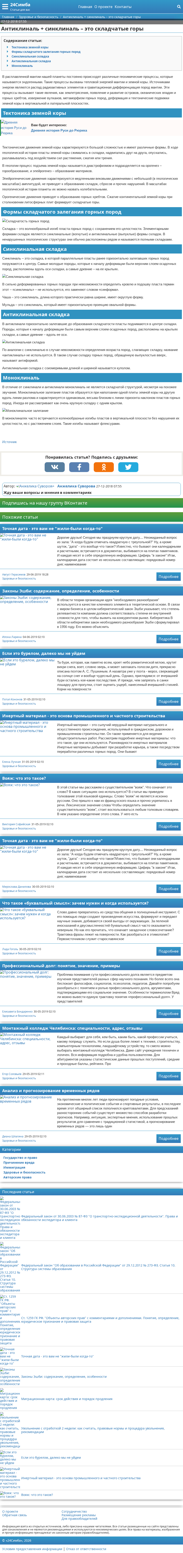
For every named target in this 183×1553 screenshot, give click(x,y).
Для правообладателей (79, 1518)
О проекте (103, 6)
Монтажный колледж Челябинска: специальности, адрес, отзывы (72, 1028)
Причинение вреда (18, 1162)
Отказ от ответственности (86, 1549)
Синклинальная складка (30, 56)
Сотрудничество (74, 1511)
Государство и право (20, 1157)
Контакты (123, 6)
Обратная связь (14, 1515)
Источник (9, 442)
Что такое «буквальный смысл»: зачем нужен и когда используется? (75, 903)
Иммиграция (14, 1167)
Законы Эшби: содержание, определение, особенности (60, 591)
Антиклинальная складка (31, 61)
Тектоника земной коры (30, 47)
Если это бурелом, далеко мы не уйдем (43, 653)
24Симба (20, 5)
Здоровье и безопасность (19, 578)
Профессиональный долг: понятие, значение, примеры (61, 965)
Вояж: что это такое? (24, 778)
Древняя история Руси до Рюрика (59, 130)
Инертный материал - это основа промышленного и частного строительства (83, 715)
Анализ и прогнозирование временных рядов (51, 1090)
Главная (85, 6)
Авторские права (17, 1177)
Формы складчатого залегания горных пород (46, 52)
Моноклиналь (22, 66)
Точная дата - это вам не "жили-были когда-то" (52, 528)
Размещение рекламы (79, 1515)
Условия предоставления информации (32, 1549)
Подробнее (169, 576)
